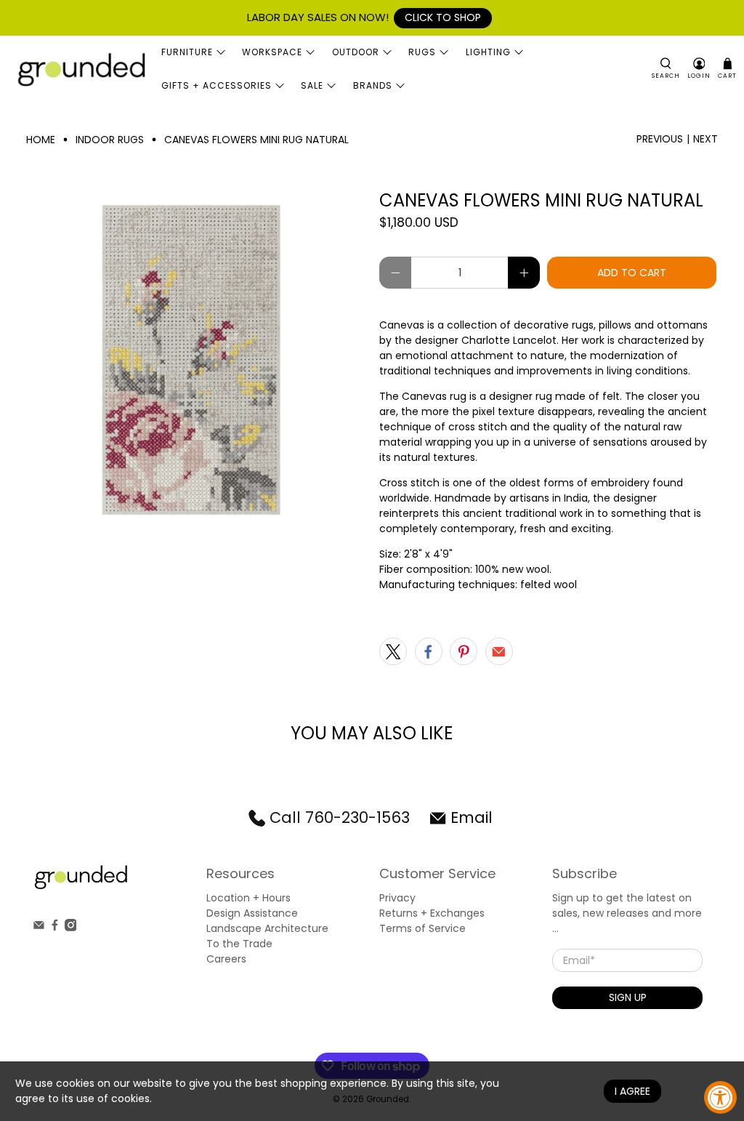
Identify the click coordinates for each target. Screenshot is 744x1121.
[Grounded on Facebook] (55, 927)
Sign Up (628, 997)
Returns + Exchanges (432, 913)
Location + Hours (248, 898)
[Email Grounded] (39, 927)
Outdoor (355, 52)
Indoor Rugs (110, 139)
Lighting (488, 52)
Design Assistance (252, 913)
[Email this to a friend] (499, 651)
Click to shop (443, 17)
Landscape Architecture (267, 928)
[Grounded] (80, 69)
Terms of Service (422, 928)
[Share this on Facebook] (428, 651)
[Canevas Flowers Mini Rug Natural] (195, 359)
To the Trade (239, 943)
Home (40, 139)
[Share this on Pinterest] (463, 651)
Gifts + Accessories (216, 85)
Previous (659, 139)
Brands (372, 85)
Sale (312, 85)
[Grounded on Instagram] (71, 927)
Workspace (272, 52)
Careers (226, 959)
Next (705, 139)
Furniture (187, 52)
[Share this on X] (393, 651)
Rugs (422, 52)
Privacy (397, 898)
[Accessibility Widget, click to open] (720, 1097)
